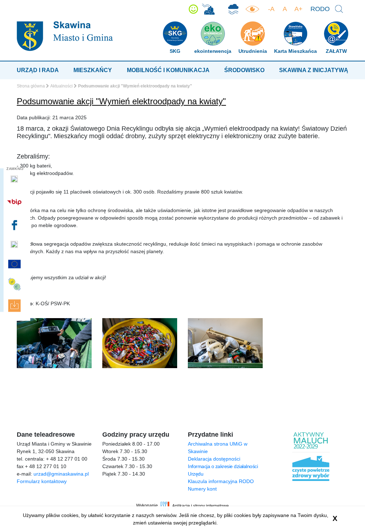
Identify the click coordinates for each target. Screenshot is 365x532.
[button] (193, 9)
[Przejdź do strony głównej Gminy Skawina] (65, 36)
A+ (298, 8)
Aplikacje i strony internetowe (200, 505)
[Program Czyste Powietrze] (233, 9)
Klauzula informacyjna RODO (221, 481)
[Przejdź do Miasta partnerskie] (15, 264)
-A (271, 8)
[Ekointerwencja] (208, 9)
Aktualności (61, 86)
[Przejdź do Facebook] (15, 225)
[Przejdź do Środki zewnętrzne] (15, 284)
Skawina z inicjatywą (313, 70)
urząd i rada (38, 70)
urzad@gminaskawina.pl (61, 474)
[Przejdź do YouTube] (15, 244)
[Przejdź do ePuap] (15, 179)
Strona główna (31, 86)
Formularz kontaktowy (42, 481)
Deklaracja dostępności (214, 459)
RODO (320, 8)
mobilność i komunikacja (168, 70)
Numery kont (202, 489)
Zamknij (15, 169)
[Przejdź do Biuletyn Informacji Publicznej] (15, 202)
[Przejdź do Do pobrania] (15, 306)
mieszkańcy (92, 70)
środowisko (244, 70)
